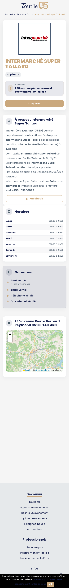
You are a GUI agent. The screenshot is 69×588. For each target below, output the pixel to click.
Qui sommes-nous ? (34, 518)
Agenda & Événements (34, 507)
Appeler (36, 103)
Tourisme (34, 502)
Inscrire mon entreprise (34, 552)
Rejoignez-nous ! (34, 524)
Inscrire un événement (34, 513)
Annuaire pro (34, 547)
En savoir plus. (41, 579)
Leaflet (28, 370)
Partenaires (34, 529)
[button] (10, 334)
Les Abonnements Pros (34, 558)
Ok (51, 584)
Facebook (36, 198)
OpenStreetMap (42, 370)
